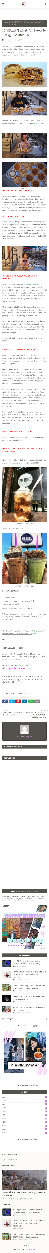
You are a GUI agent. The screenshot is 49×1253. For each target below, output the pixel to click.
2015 (24, 1129)
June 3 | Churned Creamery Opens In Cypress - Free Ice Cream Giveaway (27, 962)
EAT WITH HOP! (31, 1249)
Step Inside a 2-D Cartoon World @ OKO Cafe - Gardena (23, 1194)
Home (6, 22)
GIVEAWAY (22, 694)
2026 (24, 1097)
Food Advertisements (24, 1026)
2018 (25, 1118)
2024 (24, 1101)
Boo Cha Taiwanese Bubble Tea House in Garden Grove (29, 1008)
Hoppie (28, 736)
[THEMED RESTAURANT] (24, 1180)
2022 (24, 1108)
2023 (24, 1104)
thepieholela (39, 631)
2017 (24, 1122)
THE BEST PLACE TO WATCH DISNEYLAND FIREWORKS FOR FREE (28, 998)
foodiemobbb (37, 123)
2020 (24, 1111)
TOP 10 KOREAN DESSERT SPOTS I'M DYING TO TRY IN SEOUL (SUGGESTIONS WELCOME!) (29, 974)
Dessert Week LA (32, 284)
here (35, 634)
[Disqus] (24, 789)
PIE (30, 694)
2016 (24, 1125)
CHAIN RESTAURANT (15, 22)
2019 (24, 1115)
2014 (25, 1133)
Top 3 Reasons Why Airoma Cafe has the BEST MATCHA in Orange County (29, 987)
